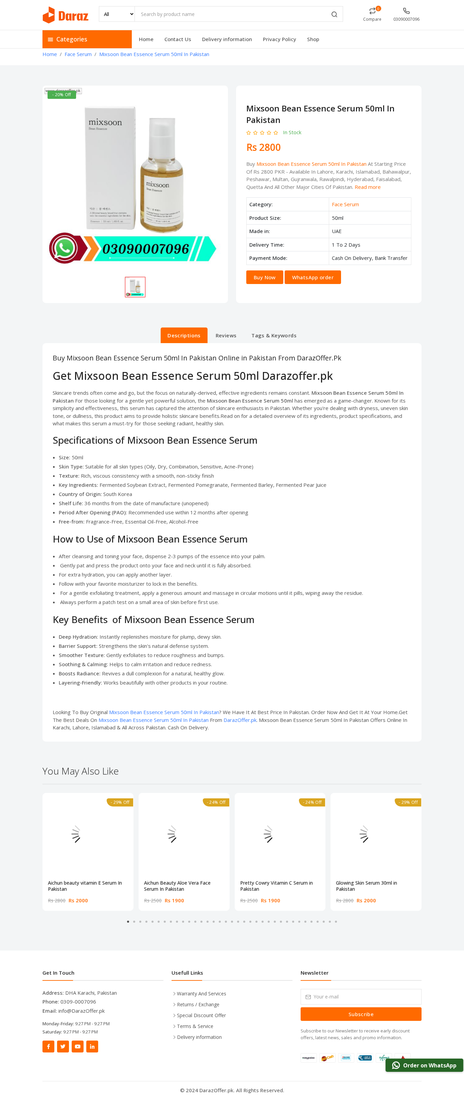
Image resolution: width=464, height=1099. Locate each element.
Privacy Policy (279, 39)
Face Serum (345, 204)
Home (146, 39)
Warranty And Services (201, 993)
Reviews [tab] (226, 335)
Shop (313, 39)
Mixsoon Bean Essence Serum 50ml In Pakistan (311, 163)
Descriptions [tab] (184, 335)
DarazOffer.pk (240, 719)
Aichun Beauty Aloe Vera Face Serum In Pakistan (177, 886)
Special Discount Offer (201, 1015)
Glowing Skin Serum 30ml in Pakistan (366, 886)
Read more (368, 186)
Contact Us (177, 39)
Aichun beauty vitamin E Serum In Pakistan (85, 886)
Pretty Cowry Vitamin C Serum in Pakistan (276, 886)
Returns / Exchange (198, 1004)
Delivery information (227, 39)
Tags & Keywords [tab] (274, 335)
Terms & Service (195, 1026)
